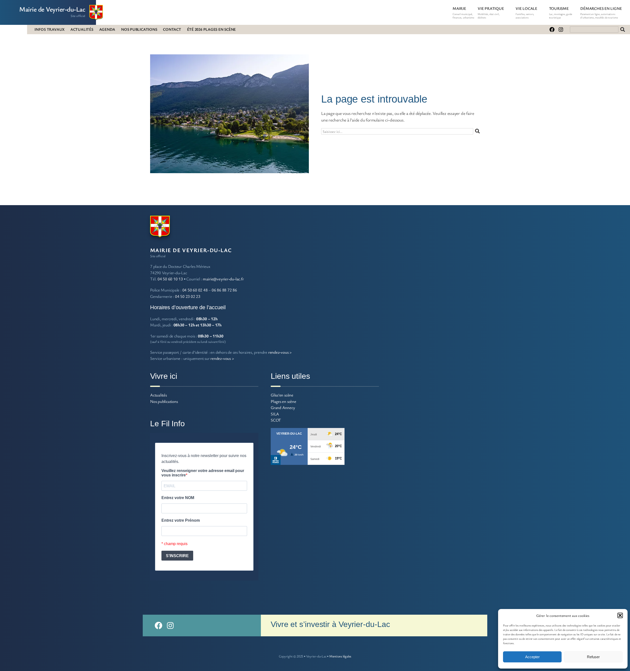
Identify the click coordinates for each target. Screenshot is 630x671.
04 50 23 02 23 (187, 296)
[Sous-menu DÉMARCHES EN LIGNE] (624, 8)
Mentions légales (340, 656)
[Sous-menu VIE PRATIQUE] (506, 8)
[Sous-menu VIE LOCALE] (539, 8)
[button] (620, 615)
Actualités (158, 395)
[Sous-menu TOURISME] (571, 8)
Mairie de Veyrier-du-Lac (52, 9)
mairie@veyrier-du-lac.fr (223, 279)
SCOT (276, 420)
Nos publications (164, 401)
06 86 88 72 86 (224, 290)
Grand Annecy (283, 407)
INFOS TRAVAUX (49, 29)
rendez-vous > (280, 352)
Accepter (532, 657)
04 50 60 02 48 (195, 290)
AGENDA (107, 29)
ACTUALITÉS (81, 29)
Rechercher (622, 29)
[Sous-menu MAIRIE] (468, 8)
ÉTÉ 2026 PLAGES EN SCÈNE (211, 29)
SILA (275, 414)
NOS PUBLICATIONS (139, 29)
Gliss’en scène (282, 395)
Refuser (593, 657)
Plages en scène (283, 401)
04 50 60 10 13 (170, 279)
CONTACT (172, 29)
